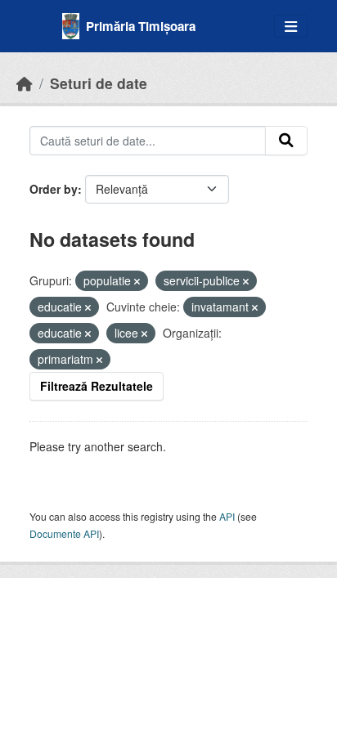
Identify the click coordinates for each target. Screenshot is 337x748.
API (227, 516)
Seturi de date (98, 83)
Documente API (64, 533)
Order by (53, 189)
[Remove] (137, 281)
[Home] (24, 83)
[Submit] (286, 140)
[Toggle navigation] (291, 26)
